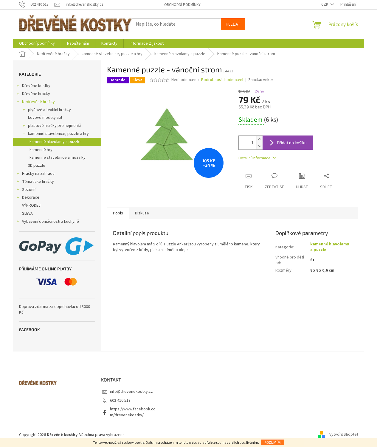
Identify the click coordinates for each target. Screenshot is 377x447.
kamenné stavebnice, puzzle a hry (58, 134)
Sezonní (29, 190)
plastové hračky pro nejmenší (54, 126)
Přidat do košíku (292, 142)
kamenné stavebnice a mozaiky (58, 158)
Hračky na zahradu (38, 174)
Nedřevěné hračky (38, 102)
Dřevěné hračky (36, 94)
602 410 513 (120, 401)
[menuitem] (37, 43)
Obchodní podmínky (182, 4)
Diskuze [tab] (142, 213)
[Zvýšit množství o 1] (260, 139)
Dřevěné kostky (36, 86)
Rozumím (272, 442)
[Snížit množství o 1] (260, 146)
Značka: (260, 80)
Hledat (233, 24)
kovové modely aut (45, 118)
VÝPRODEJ (31, 205)
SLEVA (27, 214)
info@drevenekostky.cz (131, 392)
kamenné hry (41, 150)
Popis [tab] (118, 213)
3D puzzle (36, 166)
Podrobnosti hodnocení (222, 80)
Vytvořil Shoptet (343, 435)
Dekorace (30, 197)
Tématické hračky (38, 182)
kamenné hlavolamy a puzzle (55, 142)
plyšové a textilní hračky (49, 110)
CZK (325, 4)
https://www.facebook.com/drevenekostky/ (133, 412)
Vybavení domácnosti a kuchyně (50, 222)
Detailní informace (254, 158)
